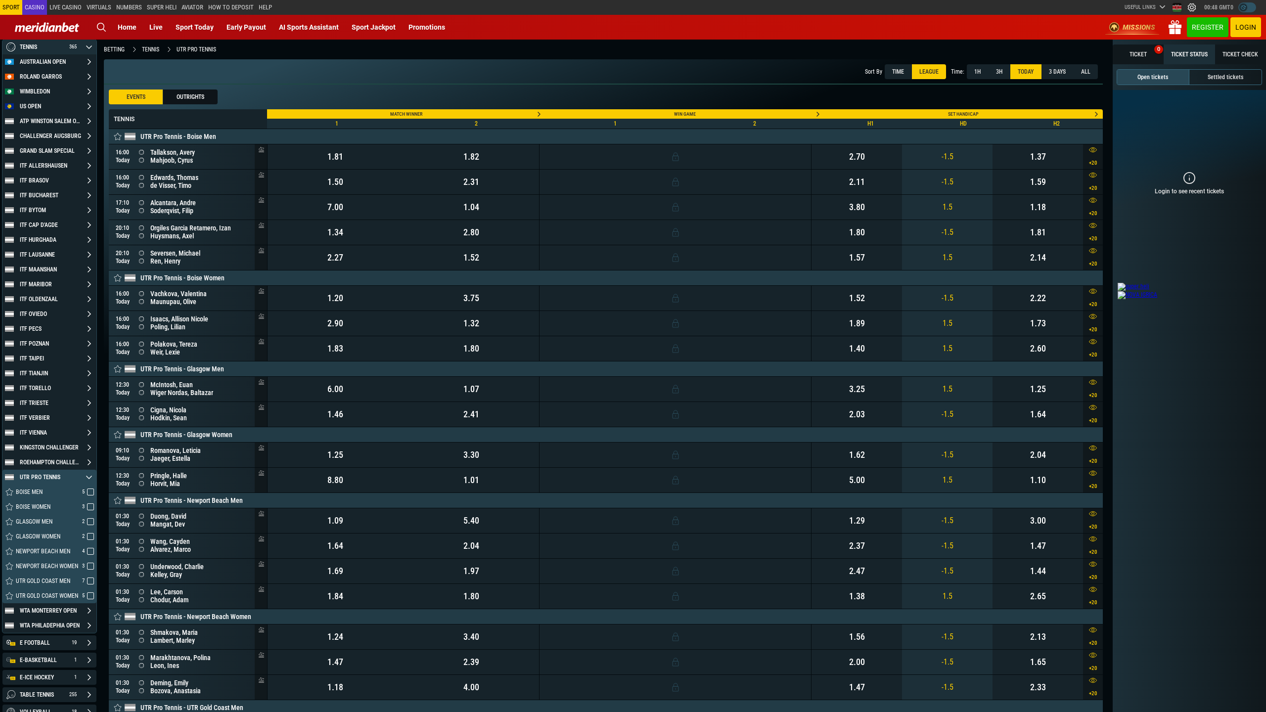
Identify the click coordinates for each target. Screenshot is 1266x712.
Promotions (426, 27)
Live (156, 27)
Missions (1139, 27)
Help (265, 7)
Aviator (192, 7)
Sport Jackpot (374, 27)
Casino (35, 7)
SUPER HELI (162, 7)
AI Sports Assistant (309, 27)
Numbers (129, 7)
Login (1245, 27)
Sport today (195, 27)
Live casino (65, 7)
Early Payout (246, 27)
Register (1207, 27)
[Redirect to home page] (47, 27)
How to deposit (231, 7)
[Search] (101, 27)
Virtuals (99, 7)
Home (127, 27)
